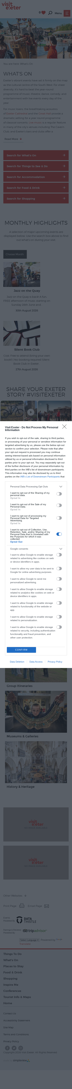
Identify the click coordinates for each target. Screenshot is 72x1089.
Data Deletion (17, 661)
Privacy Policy (55, 661)
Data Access (36, 661)
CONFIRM (21, 650)
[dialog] (36, 544)
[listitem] (36, 486)
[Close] (65, 427)
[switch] (59, 494)
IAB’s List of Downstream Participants (40, 476)
